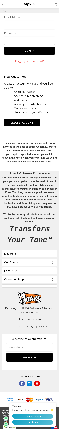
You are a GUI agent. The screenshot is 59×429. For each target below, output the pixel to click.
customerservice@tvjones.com (29, 326)
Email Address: (13, 17)
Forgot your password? (29, 61)
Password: (10, 33)
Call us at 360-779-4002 (29, 319)
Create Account (21, 122)
